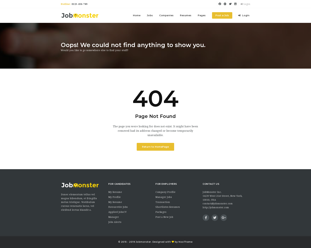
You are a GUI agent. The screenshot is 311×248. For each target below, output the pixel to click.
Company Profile (166, 192)
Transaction (163, 202)
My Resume (115, 192)
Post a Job (222, 15)
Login (246, 4)
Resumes (185, 15)
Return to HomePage (155, 146)
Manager (113, 217)
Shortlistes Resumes (168, 207)
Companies (166, 15)
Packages (161, 212)
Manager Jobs (164, 197)
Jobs (150, 15)
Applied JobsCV (117, 212)
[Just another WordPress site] (80, 15)
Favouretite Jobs (118, 207)
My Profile (114, 197)
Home (136, 15)
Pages (202, 15)
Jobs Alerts (114, 222)
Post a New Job (164, 217)
